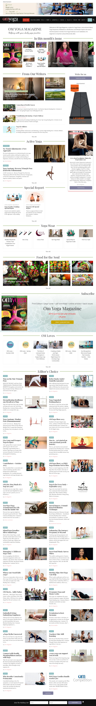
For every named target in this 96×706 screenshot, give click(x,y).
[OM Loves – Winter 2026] (71, 344)
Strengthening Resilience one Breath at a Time (13, 401)
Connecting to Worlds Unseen (25, 105)
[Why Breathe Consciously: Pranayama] (36, 678)
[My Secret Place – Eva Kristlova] (28, 58)
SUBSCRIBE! (75, 702)
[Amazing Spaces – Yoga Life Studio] (41, 44)
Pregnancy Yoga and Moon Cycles (57, 593)
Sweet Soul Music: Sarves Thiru (58, 552)
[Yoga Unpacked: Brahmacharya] (82, 402)
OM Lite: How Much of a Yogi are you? (12, 485)
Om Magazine (8, 180)
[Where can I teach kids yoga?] (36, 575)
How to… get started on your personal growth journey (58, 442)
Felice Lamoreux (9, 520)
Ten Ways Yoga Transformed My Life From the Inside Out (11, 507)
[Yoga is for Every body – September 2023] (82, 486)
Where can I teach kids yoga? (12, 573)
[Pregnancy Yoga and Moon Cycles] (82, 594)
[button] (80, 78)
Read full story (80, 187)
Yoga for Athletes (21, 127)
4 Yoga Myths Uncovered (12, 634)
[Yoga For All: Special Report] (35, 196)
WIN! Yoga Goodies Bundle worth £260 (59, 677)
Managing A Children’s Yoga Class (12, 552)
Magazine (6, 165)
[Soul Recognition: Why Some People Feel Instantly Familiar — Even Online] (86, 344)
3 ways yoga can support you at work (58, 654)
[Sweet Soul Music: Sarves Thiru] (82, 554)
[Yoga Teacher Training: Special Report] (41, 58)
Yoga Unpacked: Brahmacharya (55, 401)
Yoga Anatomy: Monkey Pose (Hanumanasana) (12, 420)
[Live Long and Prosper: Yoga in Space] (36, 442)
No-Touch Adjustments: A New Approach (14, 150)
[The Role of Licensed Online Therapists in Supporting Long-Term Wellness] (40, 344)
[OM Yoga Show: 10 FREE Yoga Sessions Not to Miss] (82, 465)
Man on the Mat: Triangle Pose (13, 380)
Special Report (16, 204)
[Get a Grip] (25, 233)
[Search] (93, 20)
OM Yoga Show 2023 (56, 419)
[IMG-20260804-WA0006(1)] (48, 9)
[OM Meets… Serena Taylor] (28, 44)
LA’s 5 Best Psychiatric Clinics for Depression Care (80, 159)
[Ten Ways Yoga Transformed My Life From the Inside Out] (36, 508)
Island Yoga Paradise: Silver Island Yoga (11, 531)
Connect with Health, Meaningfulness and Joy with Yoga (12, 655)
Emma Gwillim (54, 625)
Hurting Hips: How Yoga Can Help (58, 573)
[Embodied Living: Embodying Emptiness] (36, 615)
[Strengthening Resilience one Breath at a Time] (36, 402)
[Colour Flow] (40, 233)
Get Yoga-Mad (56, 239)
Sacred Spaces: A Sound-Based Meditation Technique (58, 507)
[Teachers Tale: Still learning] (82, 636)
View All (34, 137)
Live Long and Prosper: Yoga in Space (12, 441)
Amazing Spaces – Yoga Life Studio (41, 51)
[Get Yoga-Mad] (56, 233)
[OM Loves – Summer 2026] (10, 344)
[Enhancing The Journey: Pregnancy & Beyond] (82, 532)
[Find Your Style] (86, 233)
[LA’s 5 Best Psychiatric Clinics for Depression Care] (80, 143)
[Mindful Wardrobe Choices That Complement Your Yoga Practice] (10, 233)
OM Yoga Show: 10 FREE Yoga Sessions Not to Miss (59, 464)
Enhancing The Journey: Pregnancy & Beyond (58, 531)
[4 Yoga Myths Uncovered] (36, 636)
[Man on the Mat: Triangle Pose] (36, 381)
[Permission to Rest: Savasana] (82, 615)
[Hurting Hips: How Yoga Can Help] (82, 575)
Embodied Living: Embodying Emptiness (11, 614)
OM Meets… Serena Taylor (29, 50)
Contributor (6, 145)
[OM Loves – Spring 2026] (25, 344)
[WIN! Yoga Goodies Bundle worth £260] (82, 678)
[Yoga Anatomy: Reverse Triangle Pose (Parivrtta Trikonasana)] (49, 173)
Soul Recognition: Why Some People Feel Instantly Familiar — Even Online (86, 355)
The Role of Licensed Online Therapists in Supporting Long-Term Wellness (40, 355)
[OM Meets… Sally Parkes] (36, 594)
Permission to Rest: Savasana (56, 614)
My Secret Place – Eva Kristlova (29, 64)
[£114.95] (80, 107)
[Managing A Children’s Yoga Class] (36, 554)
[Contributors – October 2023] (36, 465)
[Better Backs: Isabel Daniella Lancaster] (82, 381)
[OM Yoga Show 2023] (82, 421)
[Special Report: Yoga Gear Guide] (71, 233)
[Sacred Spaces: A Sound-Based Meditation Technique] (82, 508)
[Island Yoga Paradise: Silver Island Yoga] (36, 532)
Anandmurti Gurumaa (56, 523)
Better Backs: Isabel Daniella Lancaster (56, 380)
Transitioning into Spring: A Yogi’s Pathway (29, 116)
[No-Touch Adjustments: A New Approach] (49, 153)
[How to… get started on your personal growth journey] (82, 442)
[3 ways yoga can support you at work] (82, 655)
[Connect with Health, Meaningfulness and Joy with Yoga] (36, 655)
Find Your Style (86, 239)
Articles (6, 204)
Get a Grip (25, 239)
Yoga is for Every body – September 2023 (58, 485)
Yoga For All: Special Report (32, 207)
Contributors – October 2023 (12, 464)
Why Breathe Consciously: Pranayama (13, 677)
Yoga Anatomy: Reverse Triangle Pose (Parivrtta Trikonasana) (17, 169)
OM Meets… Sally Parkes (12, 592)
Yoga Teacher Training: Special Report (41, 64)
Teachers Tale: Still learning (56, 635)
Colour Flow (40, 239)
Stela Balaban (8, 161)
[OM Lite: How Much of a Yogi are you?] (36, 486)
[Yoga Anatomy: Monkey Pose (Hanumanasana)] (36, 421)
